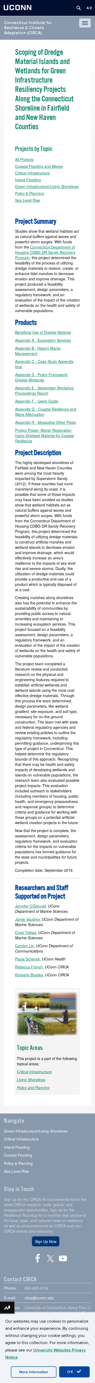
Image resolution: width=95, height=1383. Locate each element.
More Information (33, 1372)
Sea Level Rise (27, 200)
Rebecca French (29, 966)
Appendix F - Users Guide (36, 401)
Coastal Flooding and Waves (39, 166)
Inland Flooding (28, 179)
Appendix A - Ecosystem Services (43, 340)
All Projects (24, 159)
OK (71, 1371)
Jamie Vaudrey (27, 919)
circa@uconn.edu (39, 1297)
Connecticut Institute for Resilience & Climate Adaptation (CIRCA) (28, 27)
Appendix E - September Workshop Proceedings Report (44, 390)
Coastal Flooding (18, 1155)
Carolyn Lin (24, 945)
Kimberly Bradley (29, 974)
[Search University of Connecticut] (78, 8)
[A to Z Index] (89, 8)
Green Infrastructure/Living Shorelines (47, 186)
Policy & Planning (29, 193)
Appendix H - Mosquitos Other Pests (45, 422)
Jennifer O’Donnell (30, 906)
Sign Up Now (45, 1241)
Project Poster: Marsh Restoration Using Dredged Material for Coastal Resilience (44, 435)
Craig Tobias (25, 932)
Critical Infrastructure (32, 173)
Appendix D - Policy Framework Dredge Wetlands (41, 377)
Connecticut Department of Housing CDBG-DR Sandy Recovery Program (45, 252)
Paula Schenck (27, 959)
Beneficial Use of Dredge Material (43, 332)
